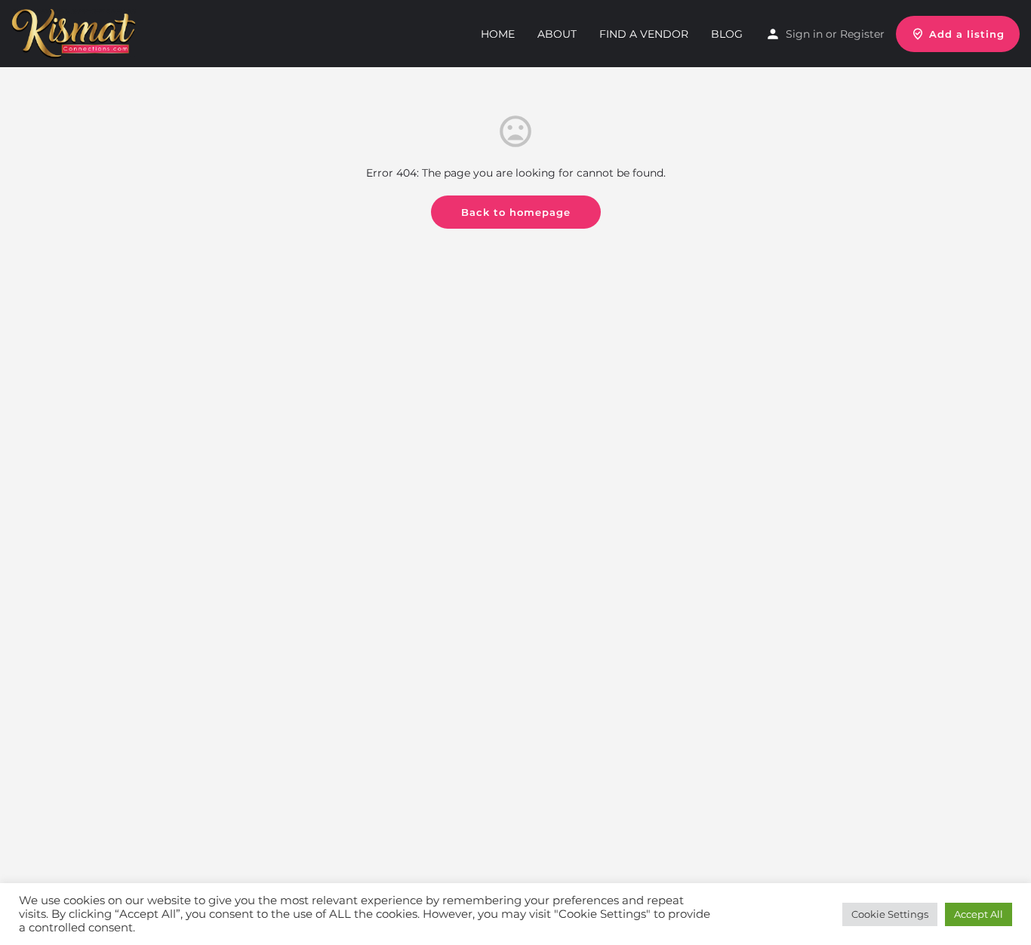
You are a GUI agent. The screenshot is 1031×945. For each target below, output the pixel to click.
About (557, 34)
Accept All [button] (978, 914)
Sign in (804, 34)
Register (862, 34)
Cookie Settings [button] (889, 914)
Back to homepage (516, 212)
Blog (727, 34)
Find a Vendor (643, 34)
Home (498, 34)
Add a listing (967, 34)
